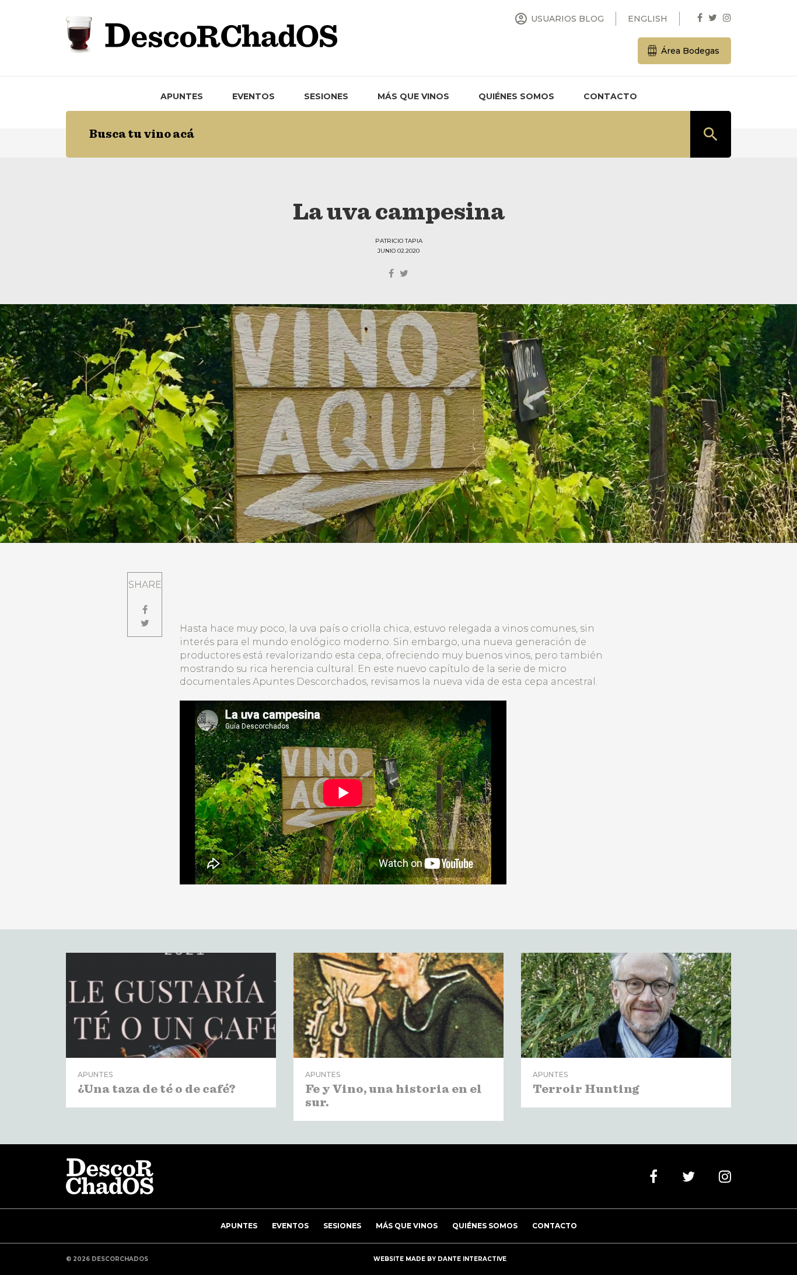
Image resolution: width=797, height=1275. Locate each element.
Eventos (253, 96)
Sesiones (326, 96)
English (647, 18)
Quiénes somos (516, 96)
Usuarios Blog (559, 19)
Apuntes (181, 96)
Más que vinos (413, 96)
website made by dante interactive (439, 1259)
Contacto (610, 96)
